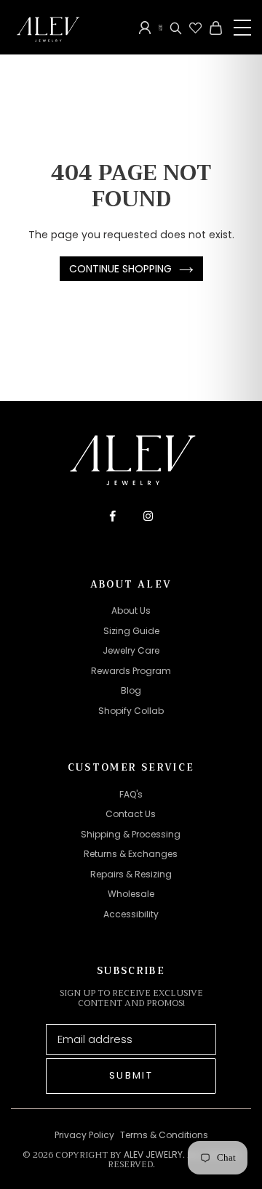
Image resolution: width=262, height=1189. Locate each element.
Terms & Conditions (164, 1135)
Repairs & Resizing (131, 874)
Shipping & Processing (130, 834)
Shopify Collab (131, 711)
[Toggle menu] (242, 27)
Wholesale (131, 894)
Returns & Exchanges (131, 854)
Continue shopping (120, 268)
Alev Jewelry (153, 1154)
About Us (131, 610)
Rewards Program (131, 671)
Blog (131, 690)
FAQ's (131, 794)
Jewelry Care (131, 650)
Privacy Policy (84, 1135)
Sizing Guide (131, 631)
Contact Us (131, 814)
